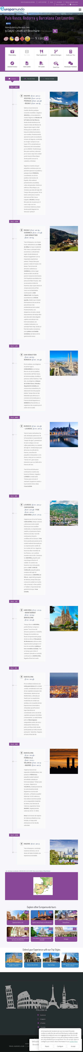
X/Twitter (42, 1023)
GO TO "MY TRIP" (42, 2)
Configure (60, 1046)
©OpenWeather (46, 871)
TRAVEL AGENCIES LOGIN (71, 2)
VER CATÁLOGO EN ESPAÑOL (28, 2)
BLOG (51, 2)
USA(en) (74, 4)
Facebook (43, 1015)
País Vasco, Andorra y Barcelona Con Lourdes (39, 18)
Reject (47, 1046)
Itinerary (13, 78)
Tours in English (60, 4)
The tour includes (49, 78)
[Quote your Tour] (46, 38)
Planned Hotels (31, 78)
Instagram (43, 1019)
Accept (73, 1046)
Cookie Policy (74, 1041)
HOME (27, 1044)
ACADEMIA (59, 2)
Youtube (43, 1027)
